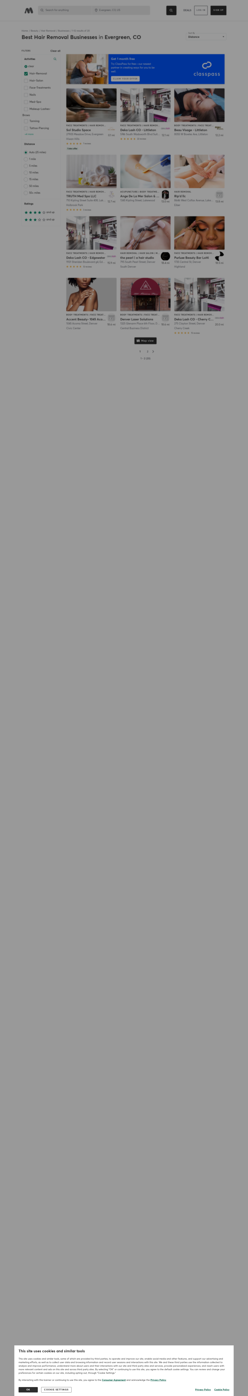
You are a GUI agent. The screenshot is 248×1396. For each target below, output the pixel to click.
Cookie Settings (56, 1390)
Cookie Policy (221, 1390)
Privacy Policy (158, 1380)
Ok (28, 1390)
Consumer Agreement (114, 1380)
